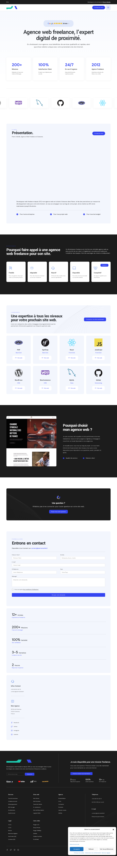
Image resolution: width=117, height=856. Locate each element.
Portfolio (60, 807)
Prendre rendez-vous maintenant (81, 773)
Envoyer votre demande (58, 595)
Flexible (11, 273)
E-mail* (14, 562)
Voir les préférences (106, 849)
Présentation (62, 798)
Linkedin (16, 734)
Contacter (61, 804)
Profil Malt (36, 839)
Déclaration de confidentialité (93, 853)
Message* (14, 576)
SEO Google (11, 807)
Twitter (15, 726)
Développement (12, 804)
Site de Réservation (38, 810)
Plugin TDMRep (37, 830)
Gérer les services (74, 844)
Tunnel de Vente (37, 804)
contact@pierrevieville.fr (39, 548)
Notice (10, 830)
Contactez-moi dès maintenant (95, 319)
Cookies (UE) (11, 839)
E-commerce (36, 807)
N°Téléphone (15, 569)
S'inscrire (29, 774)
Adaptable (33, 273)
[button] (113, 829)
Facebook (16, 722)
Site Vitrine (36, 798)
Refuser (91, 849)
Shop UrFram (36, 827)
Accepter (76, 849)
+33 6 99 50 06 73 (97, 798)
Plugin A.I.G (36, 824)
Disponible (76, 273)
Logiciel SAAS (36, 813)
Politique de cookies (79, 853)
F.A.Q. (59, 801)
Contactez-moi (98, 7)
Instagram (16, 730)
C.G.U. (10, 824)
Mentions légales (106, 853)
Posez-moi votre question (58, 511)
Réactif (53, 273)
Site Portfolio (36, 801)
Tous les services (13, 798)
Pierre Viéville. (107, 2)
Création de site (12, 801)
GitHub (60, 813)
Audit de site (11, 813)
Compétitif (97, 273)
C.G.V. (9, 827)
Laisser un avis (62, 810)
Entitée (62, 554)
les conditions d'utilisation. (31, 589)
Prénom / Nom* (16, 554)
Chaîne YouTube (37, 836)
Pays (61, 569)
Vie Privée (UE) (12, 836)
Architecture (11, 810)
